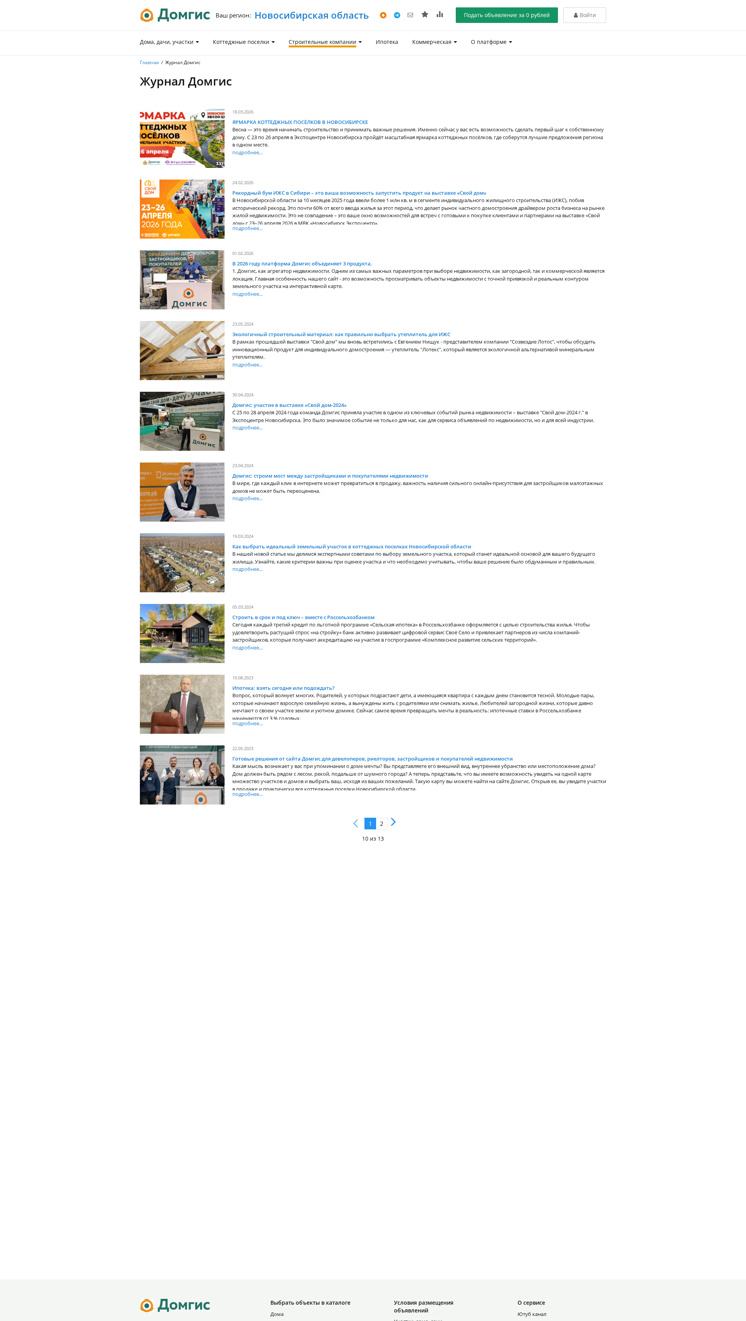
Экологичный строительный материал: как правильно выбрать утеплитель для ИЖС (341, 334)
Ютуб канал (532, 1314)
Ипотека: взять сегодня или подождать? (283, 687)
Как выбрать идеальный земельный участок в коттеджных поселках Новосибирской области (351, 546)
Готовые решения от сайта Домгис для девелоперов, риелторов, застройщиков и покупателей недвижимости (372, 758)
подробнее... (247, 152)
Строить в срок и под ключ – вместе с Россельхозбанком (303, 617)
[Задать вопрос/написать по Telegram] (398, 14)
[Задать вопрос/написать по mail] (411, 14)
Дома (277, 1314)
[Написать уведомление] (384, 14)
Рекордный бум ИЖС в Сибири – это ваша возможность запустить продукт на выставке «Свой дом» (359, 192)
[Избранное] (426, 14)
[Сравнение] (440, 14)
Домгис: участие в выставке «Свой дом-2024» (289, 404)
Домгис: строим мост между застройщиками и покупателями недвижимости (330, 475)
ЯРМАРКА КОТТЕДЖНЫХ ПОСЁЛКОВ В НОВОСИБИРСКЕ (300, 122)
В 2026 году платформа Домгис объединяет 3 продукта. (302, 263)
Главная (149, 62)
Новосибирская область (310, 15)
